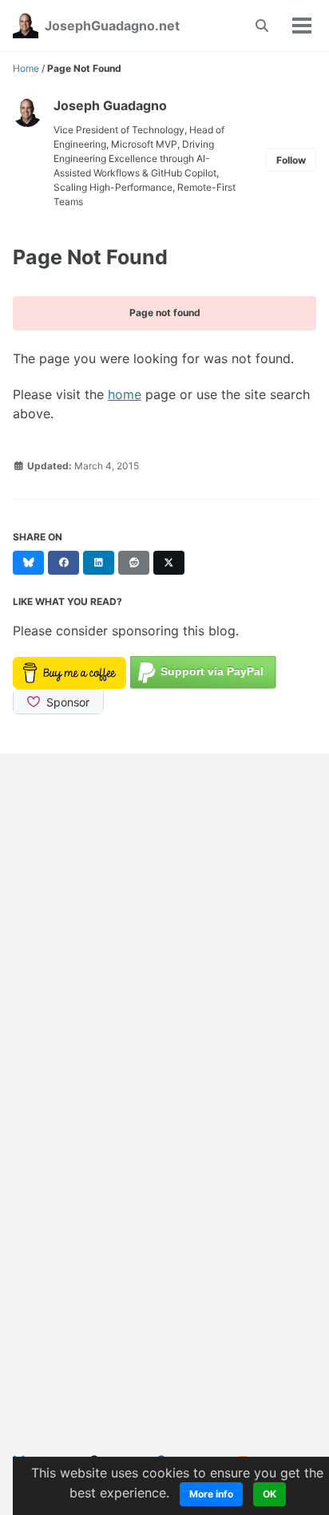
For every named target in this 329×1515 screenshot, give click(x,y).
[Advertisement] (164, 943)
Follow (291, 160)
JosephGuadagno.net (112, 26)
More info (211, 1494)
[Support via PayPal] (203, 671)
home (124, 394)
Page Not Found (90, 257)
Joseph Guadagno (110, 105)
